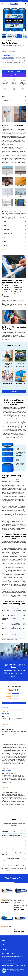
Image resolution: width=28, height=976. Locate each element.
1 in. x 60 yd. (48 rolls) (20, 57)
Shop (3, 940)
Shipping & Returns (14, 100)
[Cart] (25, 4)
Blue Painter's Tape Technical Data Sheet (16, 865)
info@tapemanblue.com (10, 963)
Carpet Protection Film (6, 900)
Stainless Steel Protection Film (20, 928)
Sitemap (19, 970)
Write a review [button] (14, 703)
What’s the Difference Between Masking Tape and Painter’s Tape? (14, 830)
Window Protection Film (6, 928)
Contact (18, 956)
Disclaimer (15, 970)
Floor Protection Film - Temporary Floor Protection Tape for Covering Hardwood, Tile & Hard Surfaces (20, 904)
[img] (5, 711)
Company (5, 949)
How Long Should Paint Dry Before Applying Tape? (14, 859)
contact (8, 870)
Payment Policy (21, 969)
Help (3, 945)
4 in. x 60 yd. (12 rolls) (19, 62)
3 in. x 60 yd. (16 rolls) (7, 62)
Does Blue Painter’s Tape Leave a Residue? (14, 849)
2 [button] (12, 809)
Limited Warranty (10, 970)
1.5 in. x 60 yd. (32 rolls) (7, 60)
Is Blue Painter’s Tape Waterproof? (14, 841)
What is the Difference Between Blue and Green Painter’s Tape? (14, 836)
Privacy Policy (16, 969)
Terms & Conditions (10, 969)
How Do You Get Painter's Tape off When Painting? (14, 853)
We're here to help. (8, 953)
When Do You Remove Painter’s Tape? (14, 845)
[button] (8, 693)
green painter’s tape (6, 305)
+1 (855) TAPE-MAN (10, 960)
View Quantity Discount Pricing (8, 51)
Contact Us (14, 676)
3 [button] (14, 809)
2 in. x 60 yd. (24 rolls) (20, 60)
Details (14, 96)
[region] (14, 622)
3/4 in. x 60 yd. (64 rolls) (7, 57)
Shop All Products (14, 391)
